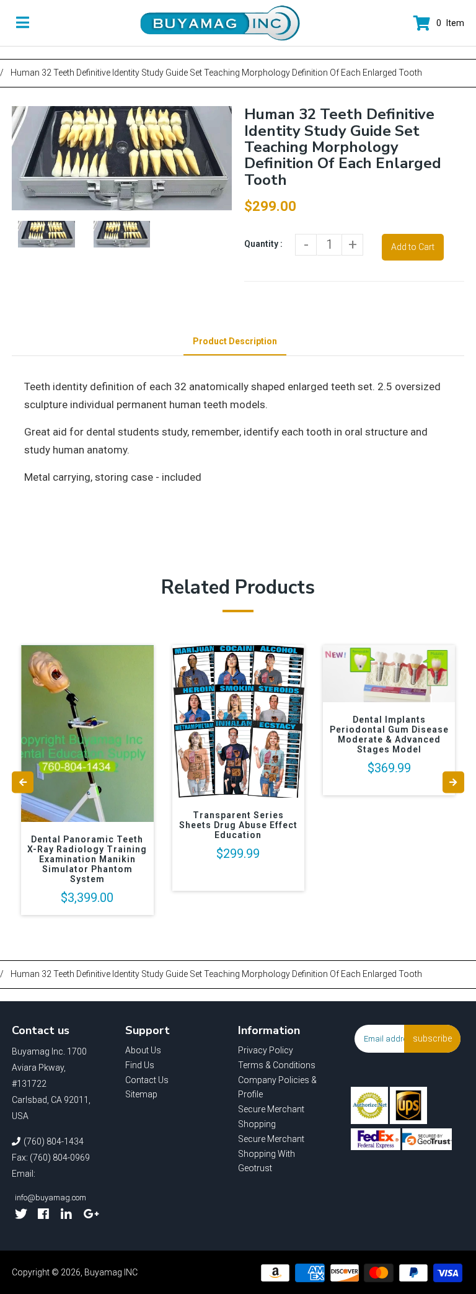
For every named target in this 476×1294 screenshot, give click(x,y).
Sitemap (141, 1094)
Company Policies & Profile (277, 1087)
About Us (143, 1050)
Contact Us (147, 1080)
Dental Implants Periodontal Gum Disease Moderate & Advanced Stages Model (389, 734)
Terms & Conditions (276, 1065)
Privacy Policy (265, 1050)
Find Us (139, 1065)
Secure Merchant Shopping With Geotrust (271, 1154)
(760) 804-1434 (54, 1141)
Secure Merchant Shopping (271, 1116)
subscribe (432, 1038)
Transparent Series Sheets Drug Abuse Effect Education (238, 825)
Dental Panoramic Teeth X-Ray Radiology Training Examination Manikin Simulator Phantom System (87, 859)
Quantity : (263, 244)
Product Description (235, 341)
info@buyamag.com (50, 1197)
